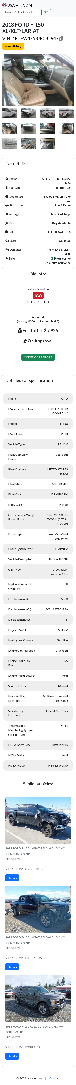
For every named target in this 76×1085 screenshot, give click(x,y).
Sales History (13, 46)
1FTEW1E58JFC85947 (35, 38)
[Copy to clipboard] (61, 38)
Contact (54, 1078)
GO (46, 12)
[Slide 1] (15, 100)
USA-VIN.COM (19, 5)
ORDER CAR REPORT (38, 357)
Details (12, 878)
